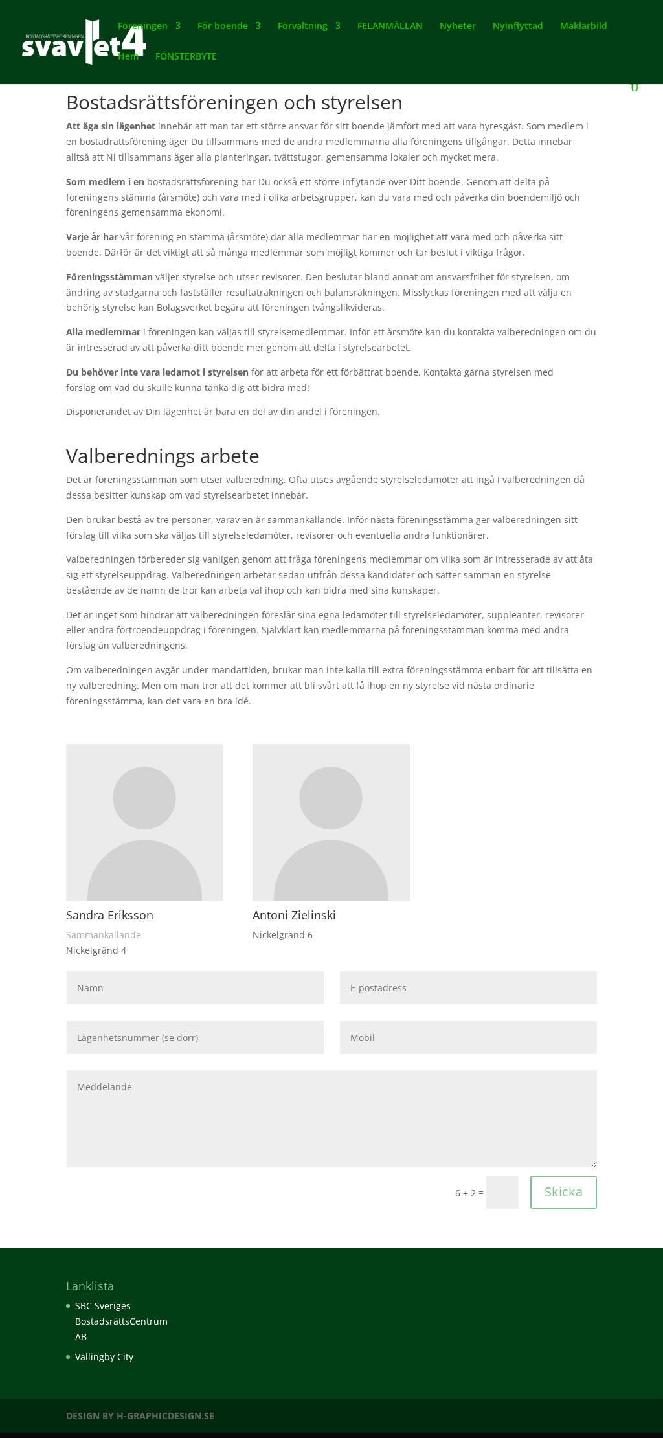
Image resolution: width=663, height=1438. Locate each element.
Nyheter (458, 26)
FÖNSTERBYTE (186, 57)
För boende (222, 26)
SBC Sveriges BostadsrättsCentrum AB (121, 1321)
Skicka (564, 1191)
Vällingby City (104, 1357)
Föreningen (143, 26)
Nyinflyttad (518, 26)
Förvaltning (303, 26)
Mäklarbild (583, 26)
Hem (128, 57)
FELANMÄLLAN (390, 26)
